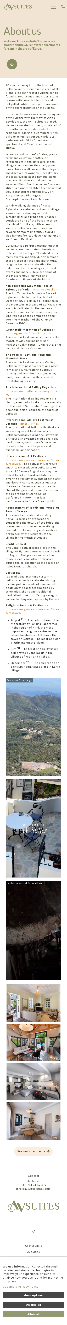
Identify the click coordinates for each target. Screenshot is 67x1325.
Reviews (33, 1256)
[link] (33, 1206)
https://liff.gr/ (30, 423)
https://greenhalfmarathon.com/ (29, 333)
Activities (33, 1251)
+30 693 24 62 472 (33, 1184)
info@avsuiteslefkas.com (33, 1188)
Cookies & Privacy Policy (20, 1286)
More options (34, 1295)
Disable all (33, 1305)
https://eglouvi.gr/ (45, 289)
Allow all (33, 1314)
